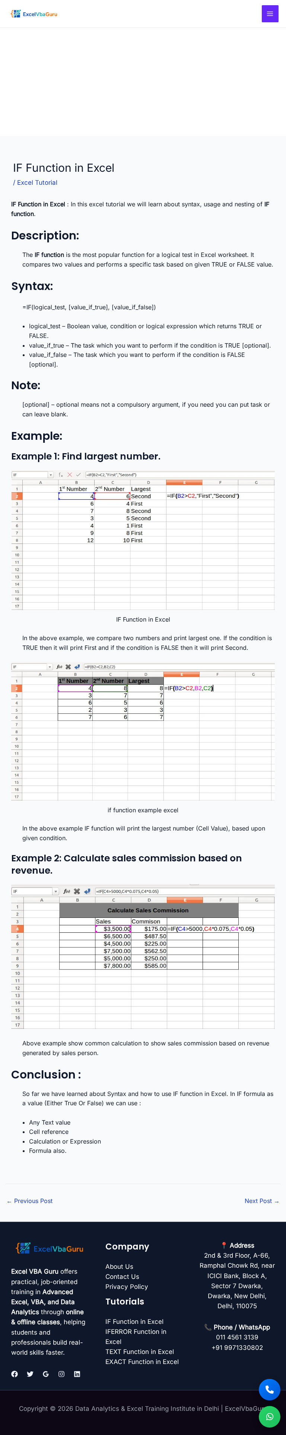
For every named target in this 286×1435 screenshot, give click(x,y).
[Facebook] (14, 1374)
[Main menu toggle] (270, 13)
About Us (119, 1266)
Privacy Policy (126, 1286)
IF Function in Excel (134, 1321)
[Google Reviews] (45, 1374)
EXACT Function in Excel (142, 1361)
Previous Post (29, 1201)
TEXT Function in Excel (139, 1351)
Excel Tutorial (37, 182)
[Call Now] (269, 1389)
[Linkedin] (77, 1374)
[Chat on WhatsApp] (269, 1417)
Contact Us (122, 1276)
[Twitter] (30, 1374)
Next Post (262, 1201)
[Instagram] (61, 1374)
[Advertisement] (143, 84)
